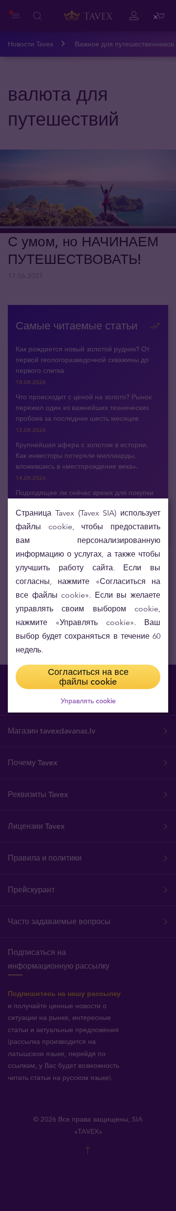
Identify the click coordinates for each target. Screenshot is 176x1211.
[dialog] (88, 605)
